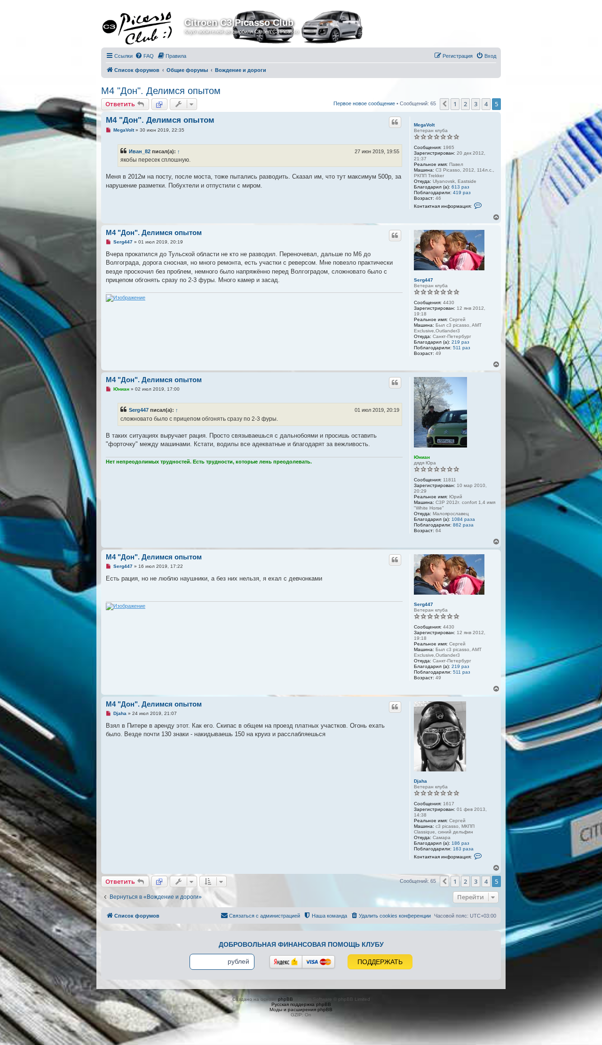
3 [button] (475, 104)
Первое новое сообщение (364, 103)
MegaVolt (424, 124)
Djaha (420, 781)
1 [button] (455, 104)
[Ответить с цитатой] (395, 122)
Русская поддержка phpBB (301, 1004)
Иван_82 (139, 151)
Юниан (422, 457)
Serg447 (423, 280)
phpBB (285, 999)
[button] (444, 104)
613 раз (460, 186)
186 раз (460, 843)
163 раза (463, 848)
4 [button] (486, 104)
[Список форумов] (143, 25)
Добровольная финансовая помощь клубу (301, 944)
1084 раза (463, 519)
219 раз (460, 342)
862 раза (463, 524)
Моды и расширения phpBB (301, 1009)
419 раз (462, 192)
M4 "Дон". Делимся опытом (161, 91)
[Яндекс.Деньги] (285, 961)
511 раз (461, 347)
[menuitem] (144, 56)
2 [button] (465, 104)
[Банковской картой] (318, 961)
